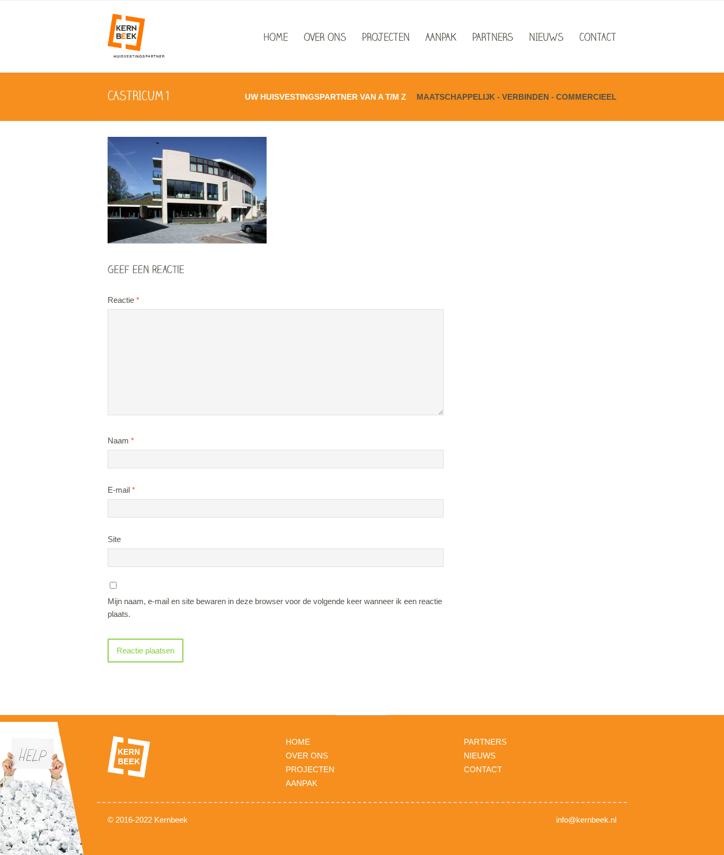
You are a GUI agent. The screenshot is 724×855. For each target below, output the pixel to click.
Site (114, 539)
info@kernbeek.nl (586, 819)
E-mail (121, 489)
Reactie (123, 299)
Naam (121, 440)
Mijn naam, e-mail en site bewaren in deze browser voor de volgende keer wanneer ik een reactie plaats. (275, 607)
